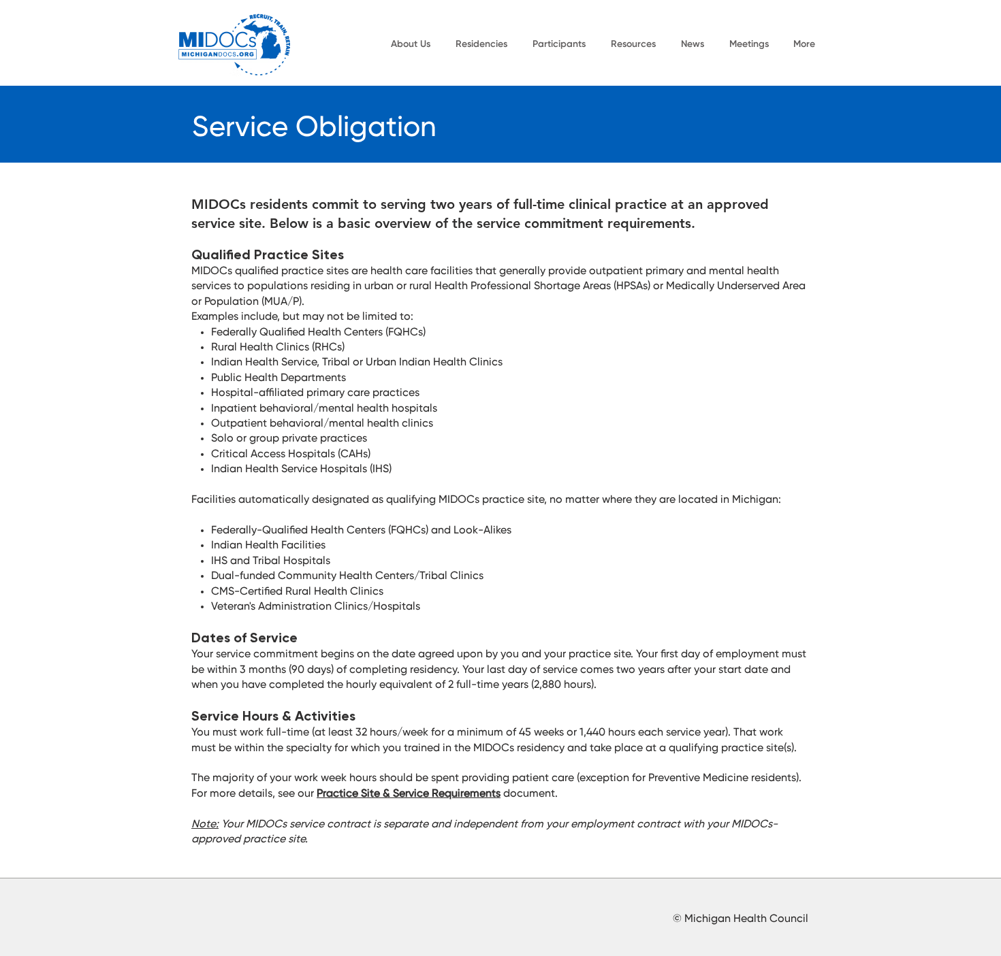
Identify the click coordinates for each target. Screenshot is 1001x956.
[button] (410, 44)
